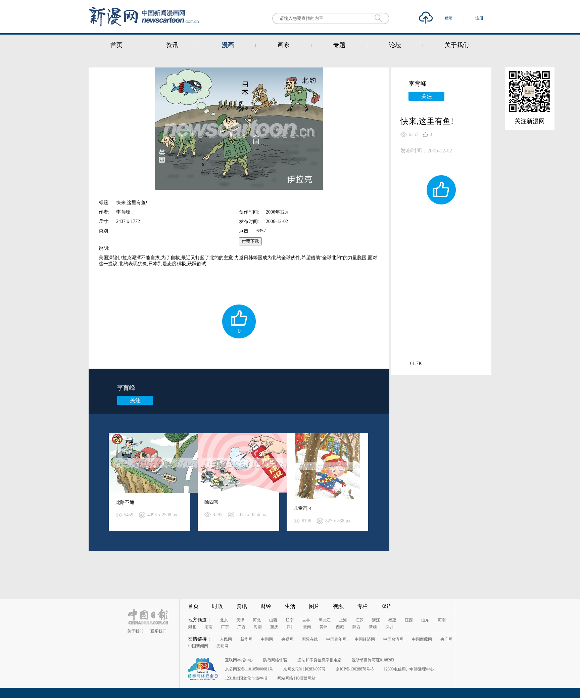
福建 (392, 620)
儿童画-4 (302, 508)
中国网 (267, 639)
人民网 (226, 639)
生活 (290, 606)
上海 (343, 620)
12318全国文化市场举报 (246, 678)
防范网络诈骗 (275, 660)
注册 (479, 18)
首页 (116, 45)
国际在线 (310, 639)
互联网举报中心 (239, 660)
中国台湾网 (393, 639)
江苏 (359, 620)
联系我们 (158, 631)
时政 (217, 606)
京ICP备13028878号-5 (355, 669)
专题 (339, 45)
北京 (224, 620)
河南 (442, 620)
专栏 (362, 606)
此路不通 (124, 502)
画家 (284, 45)
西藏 (340, 626)
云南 (307, 626)
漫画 (228, 45)
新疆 (373, 626)
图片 (314, 606)
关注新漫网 (530, 121)
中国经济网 (365, 639)
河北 (257, 620)
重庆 (274, 626)
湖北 (192, 626)
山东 (425, 620)
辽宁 (290, 620)
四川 (291, 626)
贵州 (324, 626)
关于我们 (457, 45)
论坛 (395, 45)
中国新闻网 (198, 646)
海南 (258, 626)
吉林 (306, 620)
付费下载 (250, 241)
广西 (241, 626)
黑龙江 (325, 620)
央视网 (287, 639)
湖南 (208, 626)
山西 (273, 620)
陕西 (356, 626)
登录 (448, 18)
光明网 (222, 646)
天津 (240, 620)
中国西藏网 (422, 639)
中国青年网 (336, 639)
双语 (386, 606)
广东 (225, 626)
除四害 (211, 502)
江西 (409, 620)
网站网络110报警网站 (296, 678)
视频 (338, 606)
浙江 (376, 620)
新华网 (246, 639)
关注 (135, 400)
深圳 (389, 626)
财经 (265, 606)
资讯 (172, 45)
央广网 (446, 639)
